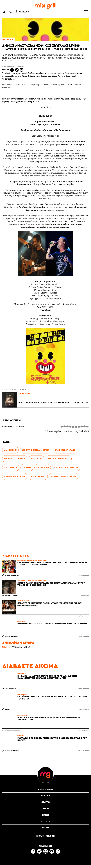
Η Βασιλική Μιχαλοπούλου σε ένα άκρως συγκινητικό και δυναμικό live (48, 718)
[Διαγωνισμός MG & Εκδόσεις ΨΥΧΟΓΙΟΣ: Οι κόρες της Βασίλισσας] (9, 400)
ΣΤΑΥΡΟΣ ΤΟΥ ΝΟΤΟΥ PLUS (66, 467)
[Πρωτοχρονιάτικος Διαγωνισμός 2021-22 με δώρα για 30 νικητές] (9, 628)
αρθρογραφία (45, 789)
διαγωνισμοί (7, 39)
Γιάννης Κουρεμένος (12, 750)
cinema (28, 600)
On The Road (42, 467)
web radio (23, 12)
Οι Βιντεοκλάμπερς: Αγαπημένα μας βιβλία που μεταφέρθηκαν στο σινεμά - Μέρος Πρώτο (52, 564)
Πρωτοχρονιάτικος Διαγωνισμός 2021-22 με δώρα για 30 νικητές (53, 623)
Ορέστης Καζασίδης (11, 575)
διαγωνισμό (36, 458)
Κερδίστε (27, 467)
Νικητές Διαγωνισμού (14, 458)
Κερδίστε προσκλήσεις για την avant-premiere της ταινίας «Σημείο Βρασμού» (49, 604)
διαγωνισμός (10, 467)
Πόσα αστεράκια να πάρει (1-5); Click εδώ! (67, 431)
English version (45, 835)
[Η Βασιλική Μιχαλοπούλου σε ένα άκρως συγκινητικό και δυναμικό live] (9, 721)
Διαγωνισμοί (10, 450)
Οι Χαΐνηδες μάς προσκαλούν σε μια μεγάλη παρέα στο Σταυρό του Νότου (52, 698)
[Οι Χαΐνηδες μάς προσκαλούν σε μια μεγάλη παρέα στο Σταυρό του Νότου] (9, 701)
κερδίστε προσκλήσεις (59, 458)
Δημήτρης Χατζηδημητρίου (35, 450)
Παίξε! (45, 814)
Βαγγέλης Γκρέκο (10, 688)
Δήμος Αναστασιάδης (14, 476)
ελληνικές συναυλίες (65, 450)
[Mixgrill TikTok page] (58, 851)
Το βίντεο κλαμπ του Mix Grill (36, 560)
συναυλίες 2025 (22, 715)
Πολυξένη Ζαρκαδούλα (12, 730)
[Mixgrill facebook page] (33, 851)
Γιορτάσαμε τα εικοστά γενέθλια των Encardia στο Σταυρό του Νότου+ (52, 739)
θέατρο (45, 802)
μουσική (45, 795)
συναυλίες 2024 (22, 735)
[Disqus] (45, 517)
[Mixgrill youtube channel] (51, 851)
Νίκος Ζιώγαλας (38, 476)
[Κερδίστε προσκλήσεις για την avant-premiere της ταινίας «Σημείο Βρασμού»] (9, 607)
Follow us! (45, 846)
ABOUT (45, 827)
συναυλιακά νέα (22, 673)
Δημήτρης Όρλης (10, 636)
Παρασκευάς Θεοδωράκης (63, 476)
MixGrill (8, 709)
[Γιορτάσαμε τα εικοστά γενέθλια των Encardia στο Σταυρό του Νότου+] (9, 742)
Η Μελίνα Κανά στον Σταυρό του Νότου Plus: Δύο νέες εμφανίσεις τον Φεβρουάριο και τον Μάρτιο (47, 677)
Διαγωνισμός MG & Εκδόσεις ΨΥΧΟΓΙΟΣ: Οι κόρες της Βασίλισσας (53, 402)
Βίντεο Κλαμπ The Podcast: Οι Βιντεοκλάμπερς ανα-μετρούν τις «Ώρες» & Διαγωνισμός (51, 584)
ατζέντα (45, 821)
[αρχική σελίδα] (45, 6)
